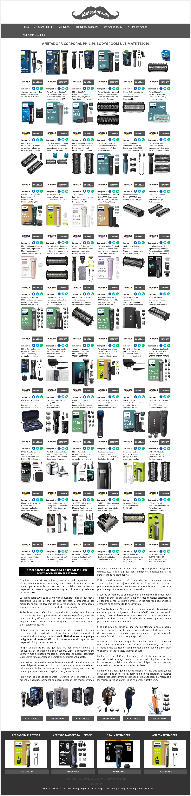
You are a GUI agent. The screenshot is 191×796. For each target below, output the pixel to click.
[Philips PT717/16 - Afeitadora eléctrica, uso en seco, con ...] (133, 700)
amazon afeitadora (164, 735)
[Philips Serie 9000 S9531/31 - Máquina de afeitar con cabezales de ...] (32, 700)
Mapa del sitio (95, 784)
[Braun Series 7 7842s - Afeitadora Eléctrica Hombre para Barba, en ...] (83, 700)
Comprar (37, 82)
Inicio (26, 27)
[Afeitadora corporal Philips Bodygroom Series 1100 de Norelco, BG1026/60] (32, 64)
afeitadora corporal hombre (72, 735)
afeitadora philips (44, 27)
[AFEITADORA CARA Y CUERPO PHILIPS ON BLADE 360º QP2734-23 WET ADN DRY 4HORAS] (159, 527)
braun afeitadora (118, 735)
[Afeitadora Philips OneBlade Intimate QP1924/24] (133, 475)
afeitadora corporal (87, 27)
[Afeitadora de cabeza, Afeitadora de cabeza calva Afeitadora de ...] (108, 700)
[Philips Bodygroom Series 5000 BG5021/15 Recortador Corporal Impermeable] (133, 64)
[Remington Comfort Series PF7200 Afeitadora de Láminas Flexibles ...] (57, 700)
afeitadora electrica (34, 34)
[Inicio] (95, 19)
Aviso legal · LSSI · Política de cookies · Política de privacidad (95, 779)
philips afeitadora (137, 27)
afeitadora (64, 27)
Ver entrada (32, 718)
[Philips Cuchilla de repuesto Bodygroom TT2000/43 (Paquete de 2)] (57, 167)
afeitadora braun (113, 27)
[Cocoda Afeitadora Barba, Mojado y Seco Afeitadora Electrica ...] (159, 700)
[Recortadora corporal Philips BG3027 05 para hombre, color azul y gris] (133, 167)
